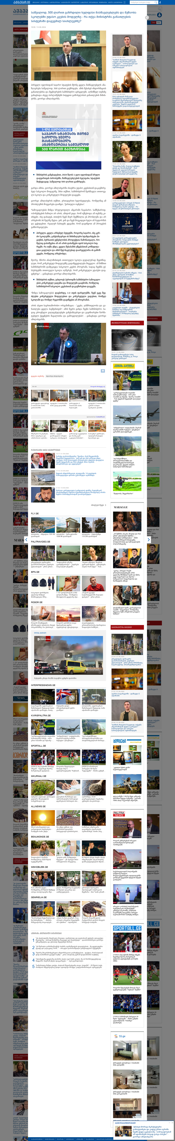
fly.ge (35, 514)
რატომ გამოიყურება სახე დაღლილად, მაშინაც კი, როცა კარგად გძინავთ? (125, 356)
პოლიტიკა (44, 2)
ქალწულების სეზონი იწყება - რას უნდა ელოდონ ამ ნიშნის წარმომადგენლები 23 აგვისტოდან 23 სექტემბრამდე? (127, 276)
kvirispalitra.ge (41, 716)
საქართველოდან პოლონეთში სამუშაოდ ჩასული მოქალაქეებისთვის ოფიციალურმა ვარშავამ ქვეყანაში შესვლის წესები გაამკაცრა (127, 876)
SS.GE (34, 386)
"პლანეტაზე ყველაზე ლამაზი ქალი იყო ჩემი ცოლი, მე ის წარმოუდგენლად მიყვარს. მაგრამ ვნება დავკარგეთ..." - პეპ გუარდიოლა (68, 960)
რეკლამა (60, 1139)
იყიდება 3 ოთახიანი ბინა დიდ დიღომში (58, 404)
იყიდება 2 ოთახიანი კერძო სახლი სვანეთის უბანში (96, 406)
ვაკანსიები (90, 1139)
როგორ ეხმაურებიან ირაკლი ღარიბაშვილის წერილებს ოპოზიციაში (124, 843)
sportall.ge (38, 746)
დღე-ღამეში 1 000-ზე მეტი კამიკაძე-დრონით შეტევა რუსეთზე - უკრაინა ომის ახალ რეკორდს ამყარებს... (127, 798)
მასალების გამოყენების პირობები (109, 1139)
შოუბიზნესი (93, 2)
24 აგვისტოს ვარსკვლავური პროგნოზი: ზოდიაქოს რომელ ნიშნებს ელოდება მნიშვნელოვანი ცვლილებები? (125, 241)
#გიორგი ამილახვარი (54, 376)
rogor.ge (36, 602)
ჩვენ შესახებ (49, 1139)
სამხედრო (84, 2)
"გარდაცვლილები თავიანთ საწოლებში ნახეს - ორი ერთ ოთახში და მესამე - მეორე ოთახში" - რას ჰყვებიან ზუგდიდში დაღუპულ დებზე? (127, 397)
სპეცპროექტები (36, 1139)
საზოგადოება (55, 2)
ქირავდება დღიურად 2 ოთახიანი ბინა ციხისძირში (40, 406)
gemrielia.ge (39, 897)
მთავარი (36, 2)
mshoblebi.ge (39, 867)
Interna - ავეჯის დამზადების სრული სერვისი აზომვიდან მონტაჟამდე (58, 436)
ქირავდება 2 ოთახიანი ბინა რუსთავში (75, 406)
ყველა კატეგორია (115, 2)
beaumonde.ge (40, 837)
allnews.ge (38, 807)
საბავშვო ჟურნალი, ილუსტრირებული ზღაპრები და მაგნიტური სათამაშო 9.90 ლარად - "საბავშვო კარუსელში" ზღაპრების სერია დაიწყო (97, 436)
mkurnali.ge (38, 776)
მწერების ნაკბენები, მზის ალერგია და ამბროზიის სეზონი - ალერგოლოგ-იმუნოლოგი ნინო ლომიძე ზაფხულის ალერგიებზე (39, 436)
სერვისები (70, 1139)
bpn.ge (35, 572)
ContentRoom (100, 417)
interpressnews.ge (43, 685)
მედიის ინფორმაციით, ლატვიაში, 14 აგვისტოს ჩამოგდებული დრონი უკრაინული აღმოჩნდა (76, 474)
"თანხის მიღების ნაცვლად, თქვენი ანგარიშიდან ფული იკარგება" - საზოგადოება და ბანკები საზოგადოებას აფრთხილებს (125, 63)
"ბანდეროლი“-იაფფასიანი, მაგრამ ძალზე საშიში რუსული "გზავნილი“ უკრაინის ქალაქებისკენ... (127, 430)
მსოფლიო (75, 2)
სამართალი (65, 2)
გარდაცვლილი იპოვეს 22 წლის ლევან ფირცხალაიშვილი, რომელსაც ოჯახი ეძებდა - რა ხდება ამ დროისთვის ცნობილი (126, 206)
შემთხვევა (103, 2)
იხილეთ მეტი (97, 505)
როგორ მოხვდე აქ (97, 386)
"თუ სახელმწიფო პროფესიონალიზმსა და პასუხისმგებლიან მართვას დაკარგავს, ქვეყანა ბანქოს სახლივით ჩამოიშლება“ (123, 463)
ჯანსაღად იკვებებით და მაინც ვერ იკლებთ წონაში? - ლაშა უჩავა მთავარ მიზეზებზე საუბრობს (78, 436)
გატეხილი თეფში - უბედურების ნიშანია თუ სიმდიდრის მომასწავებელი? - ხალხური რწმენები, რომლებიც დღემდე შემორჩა (126, 311)
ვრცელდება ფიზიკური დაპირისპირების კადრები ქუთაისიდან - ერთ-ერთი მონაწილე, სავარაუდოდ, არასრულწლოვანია (127, 662)
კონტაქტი (79, 1139)
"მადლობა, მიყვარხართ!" (123, 494)
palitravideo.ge (40, 542)
